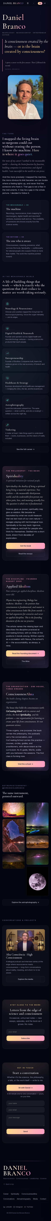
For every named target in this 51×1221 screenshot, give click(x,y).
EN (40, 3)
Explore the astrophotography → (25, 902)
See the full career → (26, 449)
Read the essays (25, 554)
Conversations (8, 1199)
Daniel (13, 3)
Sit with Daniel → (26, 1088)
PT (45, 3)
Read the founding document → (25, 653)
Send (25, 1131)
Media (35, 1199)
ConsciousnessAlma (29, 1194)
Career (6, 1194)
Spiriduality (15, 1194)
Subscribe (25, 1038)
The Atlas (26, 661)
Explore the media (25, 979)
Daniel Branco (17, 1170)
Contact (43, 1199)
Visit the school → (25, 764)
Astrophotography (24, 1199)
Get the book (25, 546)
